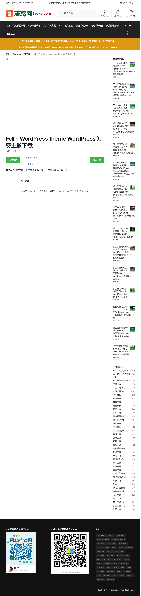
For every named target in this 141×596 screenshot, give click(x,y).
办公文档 (100, 551)
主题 (77, 191)
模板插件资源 (119, 459)
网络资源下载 (119, 491)
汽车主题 (117, 463)
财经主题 (117, 509)
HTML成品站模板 (120, 370)
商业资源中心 (119, 420)
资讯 (115, 575)
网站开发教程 (119, 488)
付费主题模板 (119, 391)
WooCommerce (103, 539)
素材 (115, 567)
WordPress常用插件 (122, 380)
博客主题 (117, 409)
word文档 (112, 543)
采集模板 (100, 579)
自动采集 (110, 571)
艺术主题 (117, 498)
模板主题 (107, 563)
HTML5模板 (120, 535)
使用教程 (118, 15)
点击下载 (97, 159)
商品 (108, 551)
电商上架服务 (119, 473)
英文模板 (127, 571)
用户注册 (131, 15)
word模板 (122, 543)
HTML (110, 535)
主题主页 (29, 163)
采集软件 (110, 579)
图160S (25, 180)
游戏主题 (117, 466)
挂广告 (119, 555)
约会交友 (117, 484)
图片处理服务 (119, 430)
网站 (122, 567)
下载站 (106, 547)
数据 (127, 555)
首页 (8, 54)
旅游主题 (117, 455)
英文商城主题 (119, 502)
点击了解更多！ (109, 41)
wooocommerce (118, 539)
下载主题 (117, 384)
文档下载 (107, 559)
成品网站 (100, 555)
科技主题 (117, 480)
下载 (72, 191)
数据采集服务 (119, 448)
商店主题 (117, 423)
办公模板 (117, 405)
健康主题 (117, 402)
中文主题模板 (119, 387)
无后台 (126, 559)
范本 (98, 575)
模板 (87, 191)
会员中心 (104, 15)
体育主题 (117, 398)
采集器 (129, 575)
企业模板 (117, 395)
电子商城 (100, 567)
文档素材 (117, 559)
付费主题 (129, 547)
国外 (115, 551)
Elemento (100, 535)
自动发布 (100, 571)
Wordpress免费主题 (21, 54)
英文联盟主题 (119, 505)
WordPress (64, 191)
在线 (122, 551)
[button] (130, 29)
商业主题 (117, 412)
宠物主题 (117, 438)
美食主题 (117, 495)
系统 (108, 567)
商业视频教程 (119, 416)
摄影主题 (117, 445)
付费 (120, 547)
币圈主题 (117, 441)
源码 (115, 563)
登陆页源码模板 (120, 477)
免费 (82, 191)
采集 (122, 575)
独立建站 (124, 563)
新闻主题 (117, 452)
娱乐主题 (117, 434)
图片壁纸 (117, 427)
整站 (98, 559)
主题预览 (13, 159)
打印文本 (110, 555)
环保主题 (117, 470)
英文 (118, 571)
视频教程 (107, 575)
